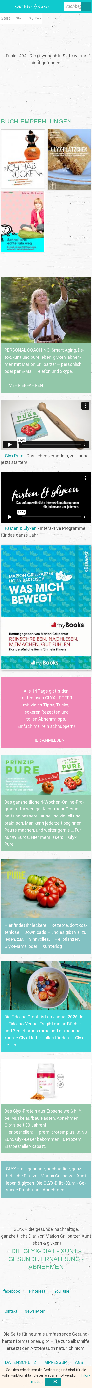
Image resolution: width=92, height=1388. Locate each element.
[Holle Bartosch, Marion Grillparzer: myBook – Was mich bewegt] (46, 607)
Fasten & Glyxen (21, 528)
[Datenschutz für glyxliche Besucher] (20, 1362)
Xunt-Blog (52, 946)
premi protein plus (56, 1132)
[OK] (53, 1382)
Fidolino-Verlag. (23, 1023)
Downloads (35, 932)
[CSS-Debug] (89, 1385)
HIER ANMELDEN (48, 740)
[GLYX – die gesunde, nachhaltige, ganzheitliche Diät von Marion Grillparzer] (46, 1179)
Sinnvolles (39, 939)
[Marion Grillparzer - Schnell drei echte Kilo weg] (23, 221)
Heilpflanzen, (67, 939)
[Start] (19, 18)
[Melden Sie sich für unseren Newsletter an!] (34, 1303)
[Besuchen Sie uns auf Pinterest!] (37, 1283)
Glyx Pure (14, 455)
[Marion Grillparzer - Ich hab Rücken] (23, 158)
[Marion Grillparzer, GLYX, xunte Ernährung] (55, 1362)
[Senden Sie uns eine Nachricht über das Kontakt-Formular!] (10, 1303)
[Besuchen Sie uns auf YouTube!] (62, 1283)
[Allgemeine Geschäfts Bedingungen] (79, 1362)
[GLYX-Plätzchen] (69, 159)
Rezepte (60, 925)
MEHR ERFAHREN (26, 385)
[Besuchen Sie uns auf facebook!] (11, 1283)
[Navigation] (6, 6)
